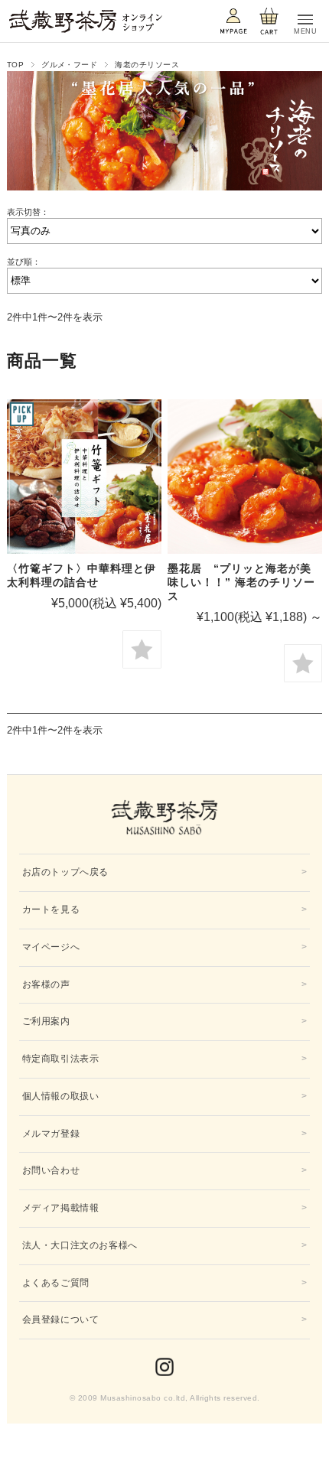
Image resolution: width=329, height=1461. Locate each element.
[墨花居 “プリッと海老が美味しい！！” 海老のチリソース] (245, 476)
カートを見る (51, 909)
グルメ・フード (69, 64)
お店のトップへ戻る (65, 872)
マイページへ (51, 947)
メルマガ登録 (51, 1133)
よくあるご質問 (56, 1282)
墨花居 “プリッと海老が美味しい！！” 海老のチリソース (241, 582)
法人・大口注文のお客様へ (80, 1245)
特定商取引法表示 (60, 1058)
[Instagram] (164, 1367)
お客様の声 (46, 984)
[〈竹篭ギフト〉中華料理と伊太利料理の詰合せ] (84, 476)
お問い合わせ (51, 1170)
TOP (15, 64)
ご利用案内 (46, 1021)
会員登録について (60, 1319)
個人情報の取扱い (60, 1096)
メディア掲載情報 (60, 1207)
